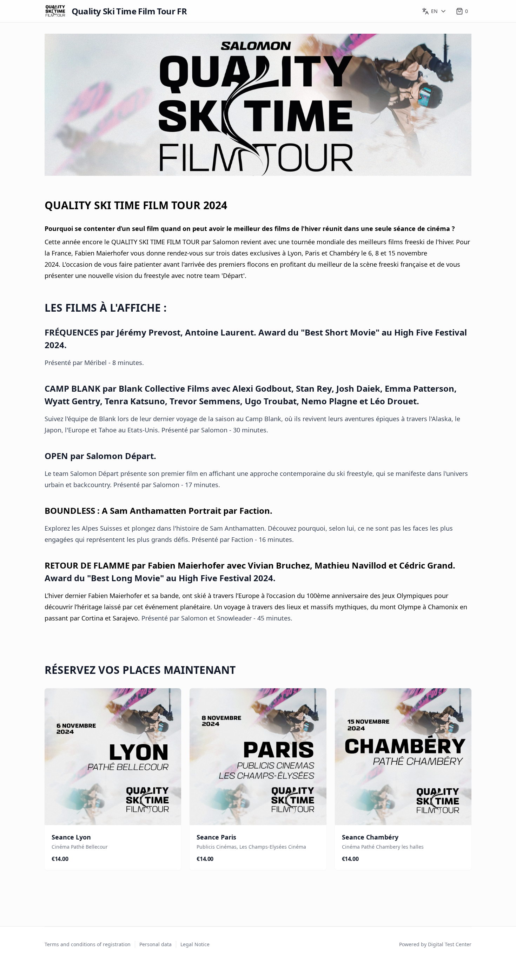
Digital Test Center (449, 944)
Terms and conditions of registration (88, 944)
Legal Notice (195, 944)
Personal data (155, 944)
